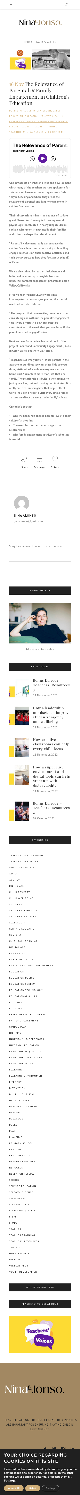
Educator (46, 116)
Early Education (21, 959)
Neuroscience (19, 1100)
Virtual (15, 1259)
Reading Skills (20, 1155)
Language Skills (21, 1063)
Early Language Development (31, 965)
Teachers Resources (24, 1241)
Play (12, 1131)
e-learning (17, 953)
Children (16, 904)
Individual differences (26, 1039)
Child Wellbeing (21, 898)
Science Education (22, 1186)
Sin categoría (19, 1204)
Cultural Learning (23, 941)
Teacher (26, 126)
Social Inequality (22, 1210)
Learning (16, 1069)
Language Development (26, 1057)
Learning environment (26, 1076)
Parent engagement (40, 121)
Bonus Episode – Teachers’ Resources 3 (51, 684)
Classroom (44, 110)
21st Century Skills (23, 861)
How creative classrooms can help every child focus (51, 744)
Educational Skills (23, 996)
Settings (9, 1480)
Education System (22, 984)
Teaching (15, 132)
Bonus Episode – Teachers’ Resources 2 (51, 807)
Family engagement (23, 1020)
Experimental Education (27, 1014)
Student (15, 1223)
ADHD (13, 873)
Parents (61, 121)
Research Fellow (21, 1174)
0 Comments (56, 132)
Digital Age (17, 947)
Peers (13, 1125)
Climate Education (23, 929)
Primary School (21, 1143)
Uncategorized (20, 1253)
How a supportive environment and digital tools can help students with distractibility (51, 776)
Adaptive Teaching (23, 867)
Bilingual (16, 886)
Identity (15, 1033)
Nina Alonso (35, 132)
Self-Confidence (21, 1192)
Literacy (15, 1082)
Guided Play (18, 1027)
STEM (12, 1216)
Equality (15, 1008)
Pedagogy (16, 1118)
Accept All (13, 1488)
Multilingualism (21, 1094)
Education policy (22, 978)
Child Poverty (19, 892)
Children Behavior (23, 910)
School (14, 126)
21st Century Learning (26, 855)
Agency (14, 879)
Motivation (17, 1088)
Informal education (24, 1045)
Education (32, 116)
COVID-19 (15, 935)
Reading (15, 1149)
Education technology (26, 990)
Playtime (15, 1137)
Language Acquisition (25, 1051)
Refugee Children (22, 1161)
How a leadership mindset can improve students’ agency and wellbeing (52, 715)
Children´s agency (23, 916)
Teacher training (45, 126)
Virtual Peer (18, 1265)
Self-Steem (17, 1198)
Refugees (16, 1167)
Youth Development (24, 1272)
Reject (32, 1488)
